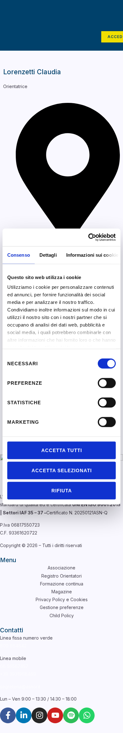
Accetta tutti (61, 450)
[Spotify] (71, 715)
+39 (18, 674)
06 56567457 (14, 666)
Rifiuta (61, 490)
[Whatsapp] (87, 715)
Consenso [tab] (18, 254)
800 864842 (13, 645)
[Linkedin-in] (24, 715)
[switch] (107, 383)
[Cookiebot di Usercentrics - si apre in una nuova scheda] (88, 237)
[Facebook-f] (8, 715)
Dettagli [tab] (48, 254)
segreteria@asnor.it (20, 686)
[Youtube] (55, 715)
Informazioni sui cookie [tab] (92, 254)
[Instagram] (39, 715)
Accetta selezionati (62, 470)
